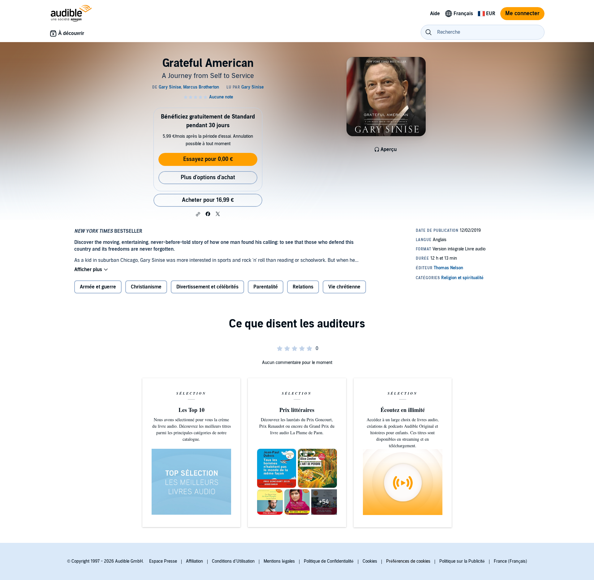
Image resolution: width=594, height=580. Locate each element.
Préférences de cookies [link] (408, 561)
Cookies (370, 561)
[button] (198, 214)
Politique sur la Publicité (462, 561)
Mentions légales (279, 561)
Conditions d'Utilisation (233, 561)
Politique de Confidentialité (329, 561)
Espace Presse (163, 561)
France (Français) (510, 561)
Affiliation (194, 561)
